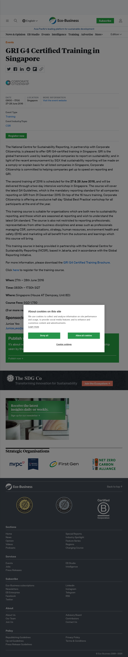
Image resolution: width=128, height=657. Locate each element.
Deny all (44, 335)
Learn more (33, 327)
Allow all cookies (84, 335)
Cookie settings (64, 344)
